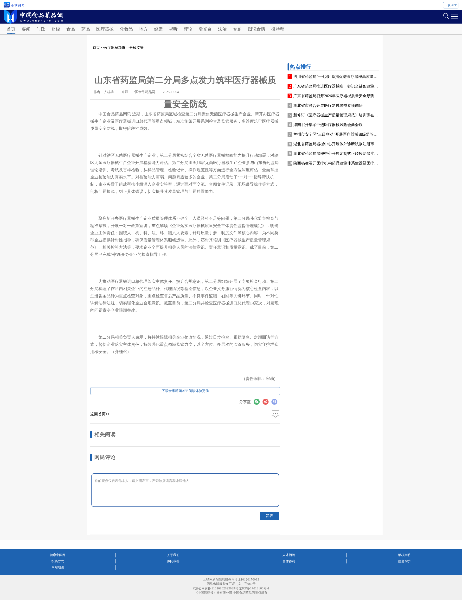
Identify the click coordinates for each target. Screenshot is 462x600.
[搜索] (446, 15)
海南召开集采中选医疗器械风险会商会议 (328, 125)
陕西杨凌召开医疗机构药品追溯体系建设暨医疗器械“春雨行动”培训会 (352, 163)
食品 (70, 29)
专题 (237, 29)
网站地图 (57, 567)
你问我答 (173, 561)
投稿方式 (57, 561)
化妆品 (126, 29)
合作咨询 (288, 561)
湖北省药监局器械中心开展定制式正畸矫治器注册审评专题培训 (347, 154)
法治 (222, 29)
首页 (11, 29)
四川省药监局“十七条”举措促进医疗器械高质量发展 (337, 77)
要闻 (26, 29)
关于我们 (173, 555)
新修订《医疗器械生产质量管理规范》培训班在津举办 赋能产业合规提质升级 (359, 115)
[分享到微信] (258, 401)
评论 (188, 29)
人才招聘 (288, 555)
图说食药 (256, 29)
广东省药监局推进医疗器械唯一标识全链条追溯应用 (337, 86)
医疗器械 (105, 29)
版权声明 (404, 555)
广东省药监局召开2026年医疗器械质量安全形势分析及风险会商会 (349, 96)
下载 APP (451, 5)
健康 (158, 29)
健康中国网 (57, 555)
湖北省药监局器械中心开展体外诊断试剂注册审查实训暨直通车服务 (351, 144)
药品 (85, 29)
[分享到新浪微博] (267, 401)
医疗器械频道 (114, 48)
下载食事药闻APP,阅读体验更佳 (185, 391)
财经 (55, 29)
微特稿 (277, 29)
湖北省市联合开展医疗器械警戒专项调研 (328, 105)
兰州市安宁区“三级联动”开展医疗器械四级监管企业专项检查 (345, 134)
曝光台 (205, 29)
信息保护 (404, 561)
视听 (173, 29)
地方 (143, 29)
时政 (41, 29)
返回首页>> (100, 414)
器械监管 (136, 48)
